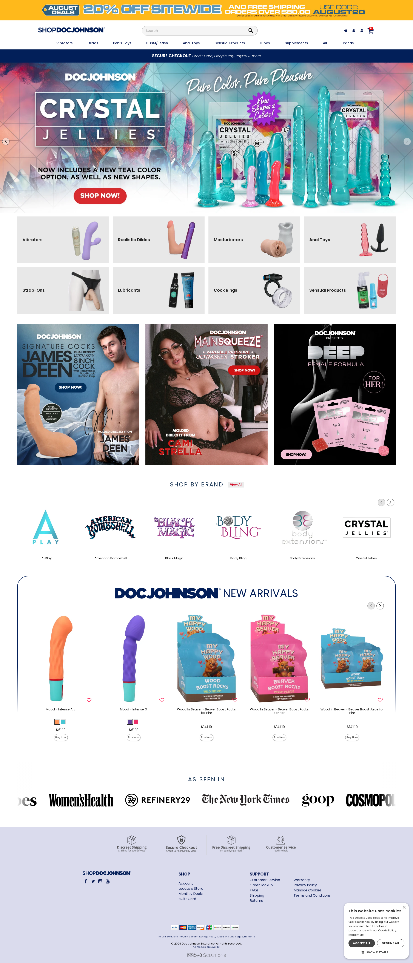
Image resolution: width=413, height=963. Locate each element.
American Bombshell (110, 558)
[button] (57, 721)
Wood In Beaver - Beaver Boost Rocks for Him (206, 711)
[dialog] (376, 931)
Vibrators (64, 43)
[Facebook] (85, 881)
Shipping (257, 895)
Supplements (296, 43)
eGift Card (187, 898)
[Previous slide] (5, 141)
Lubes (265, 43)
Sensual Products (230, 43)
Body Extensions (302, 558)
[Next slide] (407, 141)
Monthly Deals (191, 893)
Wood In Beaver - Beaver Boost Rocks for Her (279, 711)
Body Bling (238, 558)
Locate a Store (191, 888)
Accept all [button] (361, 943)
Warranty (302, 879)
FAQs (254, 890)
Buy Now (60, 737)
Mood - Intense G (133, 709)
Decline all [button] (390, 943)
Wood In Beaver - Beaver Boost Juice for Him (352, 711)
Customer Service (265, 879)
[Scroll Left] (381, 502)
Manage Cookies (308, 890)
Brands (348, 43)
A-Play (47, 558)
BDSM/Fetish (157, 43)
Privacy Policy (305, 885)
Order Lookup (261, 885)
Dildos (93, 43)
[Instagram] (100, 881)
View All (236, 484)
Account (186, 883)
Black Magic (174, 558)
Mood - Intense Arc (61, 709)
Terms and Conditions (312, 895)
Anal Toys (191, 43)
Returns (256, 900)
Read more (356, 935)
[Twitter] (93, 881)
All (325, 43)
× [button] (403, 907)
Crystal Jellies (366, 558)
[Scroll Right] (390, 502)
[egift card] (346, 30)
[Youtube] (107, 881)
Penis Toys (122, 43)
